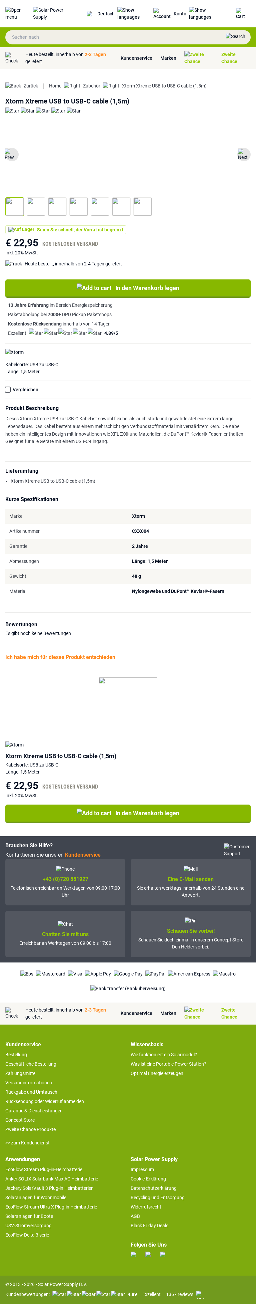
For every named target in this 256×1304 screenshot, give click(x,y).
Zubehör (91, 85)
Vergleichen (25, 389)
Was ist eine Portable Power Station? (168, 1064)
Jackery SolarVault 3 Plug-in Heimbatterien (49, 1188)
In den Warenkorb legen (147, 287)
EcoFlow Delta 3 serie (27, 1235)
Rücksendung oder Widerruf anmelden (44, 1101)
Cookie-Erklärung (148, 1178)
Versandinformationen (28, 1082)
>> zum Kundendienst (27, 1142)
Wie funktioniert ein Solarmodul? (164, 1054)
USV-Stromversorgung (28, 1225)
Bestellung (16, 1054)
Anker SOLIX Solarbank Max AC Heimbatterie (51, 1178)
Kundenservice (136, 58)
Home (55, 85)
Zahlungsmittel (20, 1073)
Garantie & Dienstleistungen (34, 1110)
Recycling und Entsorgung (158, 1197)
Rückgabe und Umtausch (31, 1092)
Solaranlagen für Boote (29, 1216)
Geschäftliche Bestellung (30, 1064)
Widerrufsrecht (146, 1207)
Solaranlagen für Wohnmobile (35, 1197)
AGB (135, 1216)
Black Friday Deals (149, 1225)
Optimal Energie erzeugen (157, 1073)
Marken (168, 58)
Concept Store (20, 1120)
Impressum (142, 1169)
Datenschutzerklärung (154, 1188)
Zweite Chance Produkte (30, 1129)
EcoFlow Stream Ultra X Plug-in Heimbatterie (51, 1207)
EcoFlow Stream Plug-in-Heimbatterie (43, 1169)
